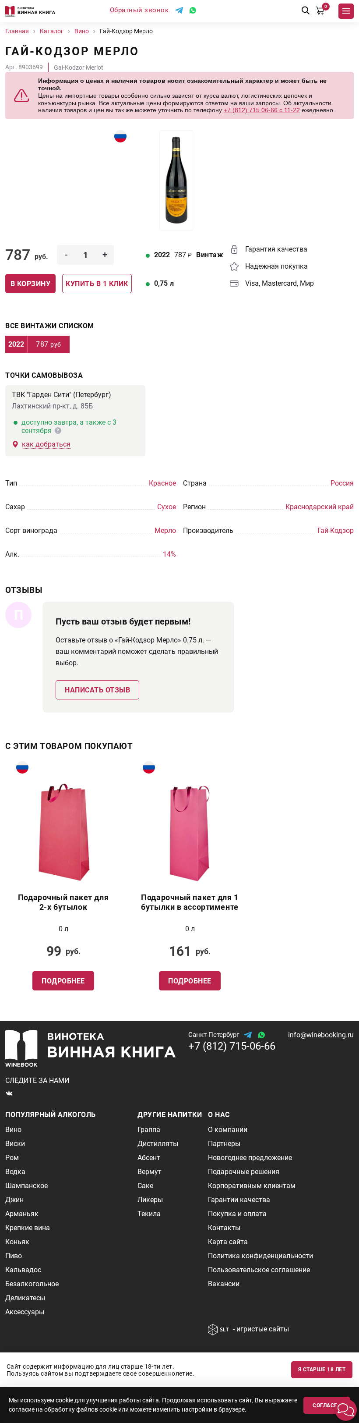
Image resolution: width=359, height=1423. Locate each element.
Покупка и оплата (237, 1214)
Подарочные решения (243, 1171)
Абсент (148, 1157)
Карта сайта (228, 1242)
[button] (346, 1410)
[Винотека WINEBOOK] (30, 11)
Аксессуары (24, 1312)
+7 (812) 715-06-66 (231, 1046)
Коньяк (17, 1242)
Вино (13, 1129)
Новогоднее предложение (250, 1157)
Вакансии (223, 1284)
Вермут (149, 1171)
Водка (15, 1171)
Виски (15, 1143)
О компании (227, 1129)
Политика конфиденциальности (260, 1256)
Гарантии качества (239, 1200)
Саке (145, 1186)
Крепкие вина (27, 1228)
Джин (14, 1200)
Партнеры (224, 1143)
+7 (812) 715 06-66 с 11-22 (262, 110)
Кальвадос (23, 1270)
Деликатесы (25, 1298)
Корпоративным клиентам (252, 1186)
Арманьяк (22, 1214)
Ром (12, 1157)
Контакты (224, 1228)
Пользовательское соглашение (259, 1270)
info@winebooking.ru (321, 1035)
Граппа (148, 1129)
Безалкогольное (32, 1284)
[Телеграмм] (179, 10)
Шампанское (26, 1186)
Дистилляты (157, 1143)
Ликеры (150, 1200)
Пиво (13, 1256)
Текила (149, 1214)
